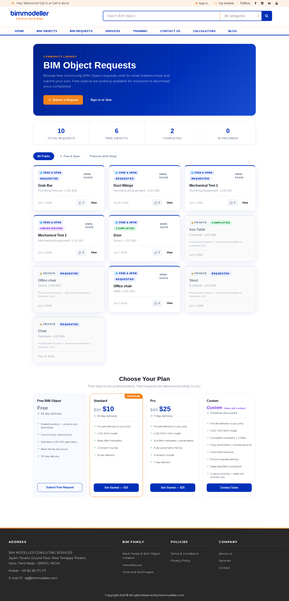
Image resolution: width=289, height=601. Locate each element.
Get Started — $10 (116, 487)
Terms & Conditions (184, 553)
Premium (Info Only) (103, 156)
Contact (224, 567)
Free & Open (72, 156)
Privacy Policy (180, 560)
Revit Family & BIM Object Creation (141, 555)
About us (225, 553)
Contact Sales (229, 487)
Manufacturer (132, 565)
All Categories (234, 16)
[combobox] (161, 16)
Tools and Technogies (137, 572)
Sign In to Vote (101, 99)
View (94, 202)
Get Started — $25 (172, 487)
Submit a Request (65, 99)
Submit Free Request (60, 487)
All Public (43, 156)
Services (225, 560)
